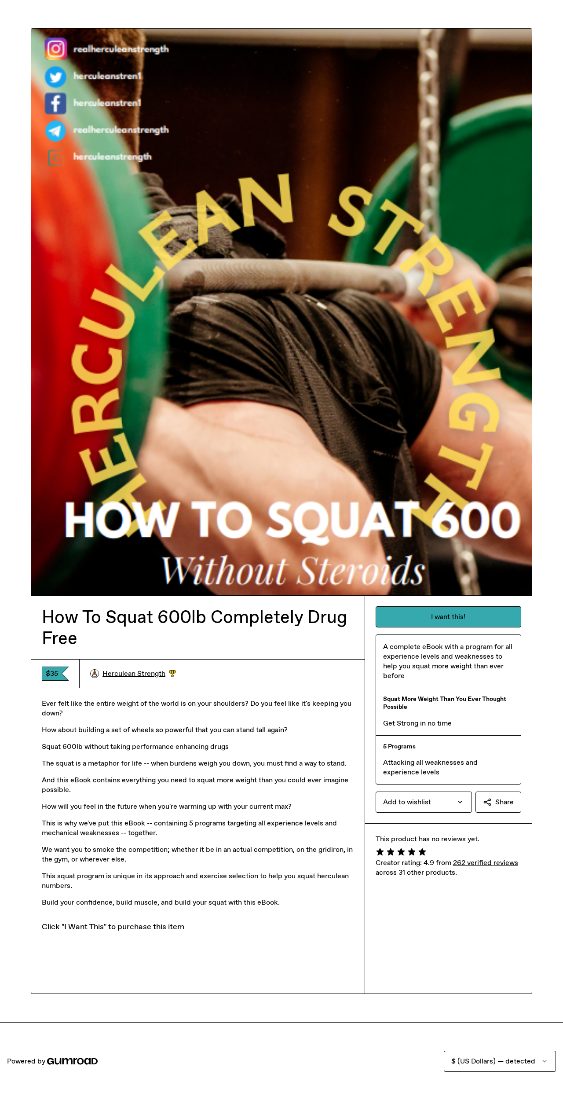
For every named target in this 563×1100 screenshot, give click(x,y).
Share (504, 802)
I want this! (448, 616)
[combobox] (424, 802)
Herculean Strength (139, 673)
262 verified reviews (485, 862)
